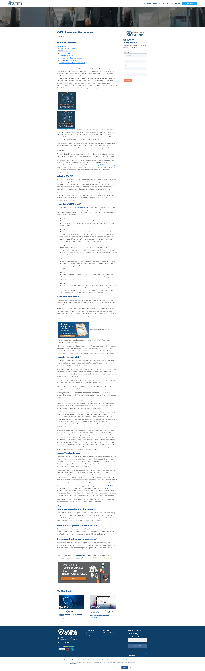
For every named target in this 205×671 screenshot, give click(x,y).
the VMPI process (82, 207)
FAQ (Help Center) (109, 633)
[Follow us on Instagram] (143, 657)
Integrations (90, 635)
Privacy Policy (126, 659)
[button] (147, 3)
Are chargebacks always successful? (72, 63)
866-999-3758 (65, 643)
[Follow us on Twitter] (146, 653)
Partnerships (90, 633)
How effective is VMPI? (67, 55)
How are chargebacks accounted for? (72, 60)
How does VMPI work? (67, 48)
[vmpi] (67, 100)
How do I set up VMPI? (67, 53)
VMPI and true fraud (66, 51)
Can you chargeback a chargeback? (71, 58)
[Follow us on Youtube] (139, 657)
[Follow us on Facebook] (143, 653)
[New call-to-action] (87, 120)
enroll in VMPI (106, 486)
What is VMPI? (64, 46)
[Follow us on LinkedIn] (139, 653)
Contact (106, 635)
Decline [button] (131, 667)
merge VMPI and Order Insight (106, 165)
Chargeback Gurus (82, 555)
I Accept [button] (124, 667)
